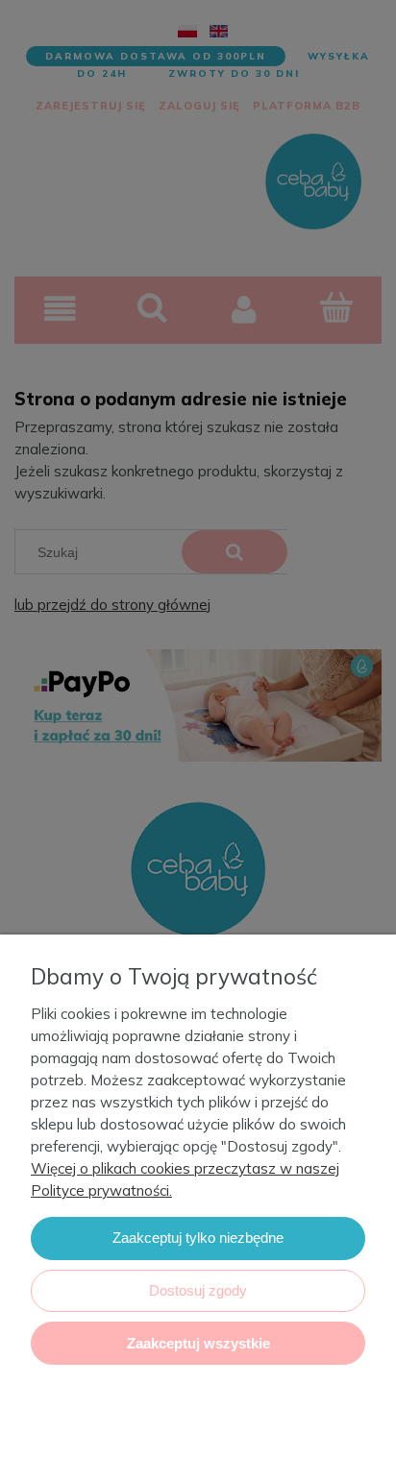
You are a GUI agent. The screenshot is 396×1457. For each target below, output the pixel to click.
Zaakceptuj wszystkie (198, 1343)
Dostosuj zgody (198, 1290)
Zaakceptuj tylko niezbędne (198, 1237)
